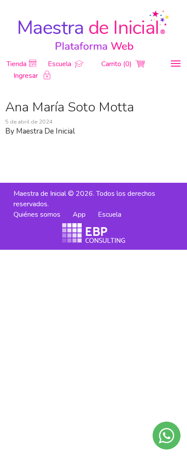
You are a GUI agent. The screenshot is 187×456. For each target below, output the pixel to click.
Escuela (60, 64)
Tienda (17, 64)
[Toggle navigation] (175, 63)
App (79, 214)
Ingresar (26, 75)
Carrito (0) (117, 64)
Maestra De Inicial (45, 131)
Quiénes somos (36, 214)
